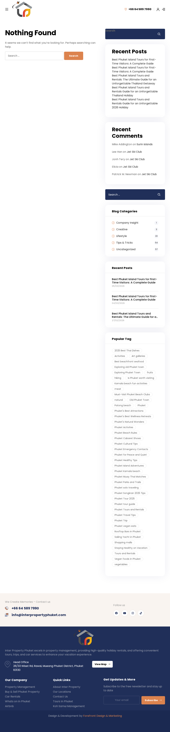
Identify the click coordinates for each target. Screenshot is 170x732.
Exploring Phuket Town (127, 372)
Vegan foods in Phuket (128, 559)
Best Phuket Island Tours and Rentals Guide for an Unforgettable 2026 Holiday (135, 103)
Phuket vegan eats (125, 526)
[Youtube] (124, 613)
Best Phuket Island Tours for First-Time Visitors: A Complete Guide (134, 61)
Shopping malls (123, 542)
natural (119, 400)
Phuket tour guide (125, 504)
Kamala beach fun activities (131, 383)
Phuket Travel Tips (125, 515)
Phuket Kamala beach (127, 471)
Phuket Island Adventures (129, 465)
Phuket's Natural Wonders (129, 421)
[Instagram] (132, 613)
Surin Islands (145, 144)
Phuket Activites (124, 427)
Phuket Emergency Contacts (131, 449)
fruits (150, 372)
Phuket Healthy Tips (126, 460)
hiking (118, 378)
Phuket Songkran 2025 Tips (130, 493)
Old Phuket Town (139, 400)
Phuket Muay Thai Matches (130, 476)
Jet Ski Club (134, 152)
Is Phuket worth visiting (141, 378)
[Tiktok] (141, 613)
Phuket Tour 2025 (125, 498)
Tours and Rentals (125, 553)
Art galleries (138, 356)
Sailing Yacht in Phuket (128, 537)
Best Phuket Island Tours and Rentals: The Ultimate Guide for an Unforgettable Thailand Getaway (134, 79)
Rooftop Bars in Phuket (128, 531)
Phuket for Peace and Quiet (131, 454)
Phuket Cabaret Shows (128, 438)
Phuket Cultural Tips (126, 443)
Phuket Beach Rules (126, 432)
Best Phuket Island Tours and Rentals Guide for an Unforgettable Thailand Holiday (135, 91)
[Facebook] (116, 613)
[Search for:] (34, 56)
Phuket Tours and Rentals (129, 509)
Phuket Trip (121, 520)
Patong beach (123, 405)
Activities (120, 356)
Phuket (142, 405)
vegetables (121, 564)
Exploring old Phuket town (129, 367)
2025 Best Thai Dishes (127, 350)
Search (110, 31)
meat (118, 389)
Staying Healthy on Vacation (131, 548)
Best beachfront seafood (129, 361)
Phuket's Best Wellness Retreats (133, 416)
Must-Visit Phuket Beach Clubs (132, 394)
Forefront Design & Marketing (102, 716)
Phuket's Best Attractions (129, 411)
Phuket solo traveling (127, 487)
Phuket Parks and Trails (128, 482)
